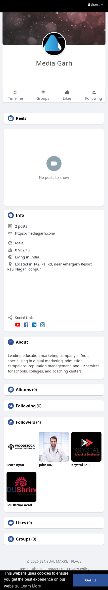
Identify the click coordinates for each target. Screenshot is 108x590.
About (37, 568)
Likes (21, 523)
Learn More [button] (31, 586)
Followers (25, 422)
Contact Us (54, 568)
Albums (23, 390)
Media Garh (54, 63)
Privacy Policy (78, 568)
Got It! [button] (90, 580)
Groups (23, 539)
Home (23, 568)
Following (26, 406)
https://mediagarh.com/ (35, 233)
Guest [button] (95, 4)
